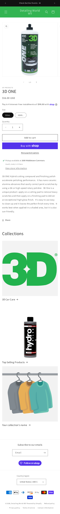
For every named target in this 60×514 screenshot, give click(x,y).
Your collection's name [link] (15, 425)
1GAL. (20, 115)
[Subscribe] (44, 452)
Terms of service (29, 508)
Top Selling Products (13, 362)
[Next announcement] (54, 3)
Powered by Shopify (34, 503)
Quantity (5, 121)
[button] (6, 12)
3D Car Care (8, 299)
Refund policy (49, 503)
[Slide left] (23, 82)
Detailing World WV (18, 503)
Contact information (45, 508)
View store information (16, 168)
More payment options (30, 153)
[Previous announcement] (5, 3)
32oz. (7, 115)
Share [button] (7, 220)
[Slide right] (36, 82)
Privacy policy (14, 508)
